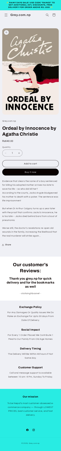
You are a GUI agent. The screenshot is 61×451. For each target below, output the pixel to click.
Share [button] (8, 245)
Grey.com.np (34, 443)
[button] (6, 15)
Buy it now (30, 172)
